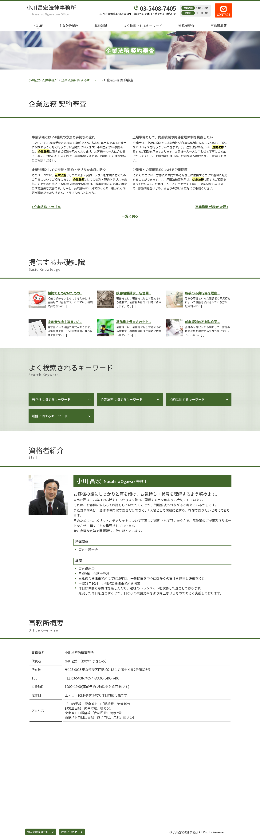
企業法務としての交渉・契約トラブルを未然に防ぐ (69, 169)
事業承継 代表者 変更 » (211, 206)
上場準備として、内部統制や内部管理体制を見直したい (172, 137)
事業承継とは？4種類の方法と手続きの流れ (63, 137)
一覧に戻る (130, 216)
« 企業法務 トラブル (46, 206)
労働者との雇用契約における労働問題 (159, 169)
